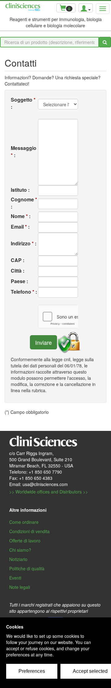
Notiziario (18, 559)
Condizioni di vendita (29, 531)
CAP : (17, 260)
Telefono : (24, 291)
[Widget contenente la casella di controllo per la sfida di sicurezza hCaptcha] (58, 316)
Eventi (15, 578)
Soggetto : (23, 103)
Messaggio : (23, 151)
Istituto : (20, 189)
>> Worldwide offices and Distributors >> (48, 492)
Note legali (19, 587)
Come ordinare (24, 522)
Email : (20, 226)
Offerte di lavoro (24, 540)
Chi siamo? (20, 550)
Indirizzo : (23, 243)
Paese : (19, 281)
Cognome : (24, 203)
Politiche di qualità (26, 568)
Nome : (21, 216)
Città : (17, 270)
